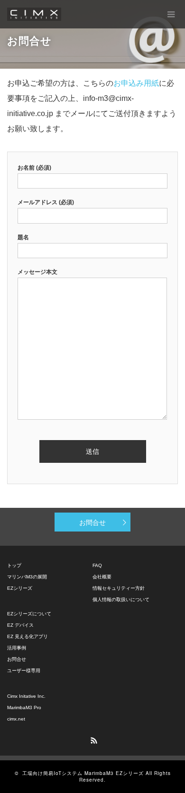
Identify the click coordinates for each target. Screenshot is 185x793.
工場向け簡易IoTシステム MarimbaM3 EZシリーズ (83, 773)
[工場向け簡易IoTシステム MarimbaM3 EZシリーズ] (34, 14)
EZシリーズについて (29, 613)
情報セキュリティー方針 (118, 588)
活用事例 (16, 647)
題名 (23, 237)
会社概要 (101, 576)
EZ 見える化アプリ (27, 636)
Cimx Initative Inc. (26, 696)
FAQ (97, 565)
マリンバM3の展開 (27, 576)
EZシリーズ (19, 588)
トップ (14, 565)
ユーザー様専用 (23, 670)
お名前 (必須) (34, 167)
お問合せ (92, 522)
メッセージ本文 (37, 272)
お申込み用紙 (136, 83)
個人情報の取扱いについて (120, 599)
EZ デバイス (20, 625)
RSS (92, 739)
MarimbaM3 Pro (24, 707)
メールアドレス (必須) (46, 202)
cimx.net (16, 718)
